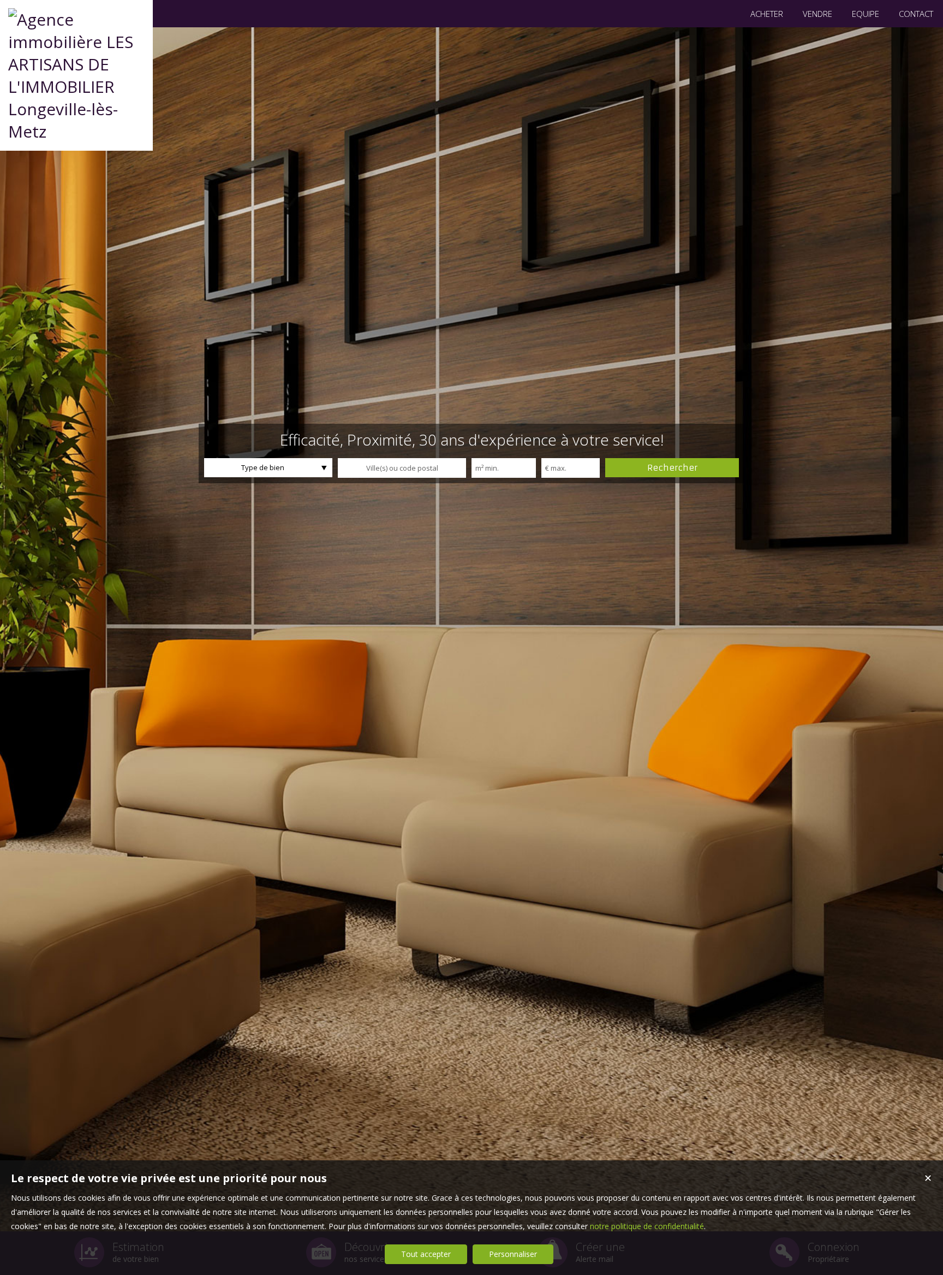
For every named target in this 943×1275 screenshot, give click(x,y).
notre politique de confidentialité (647, 1226)
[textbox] (402, 468)
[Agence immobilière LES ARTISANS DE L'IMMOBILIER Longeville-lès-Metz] (76, 131)
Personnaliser (513, 1254)
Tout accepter (426, 1254)
